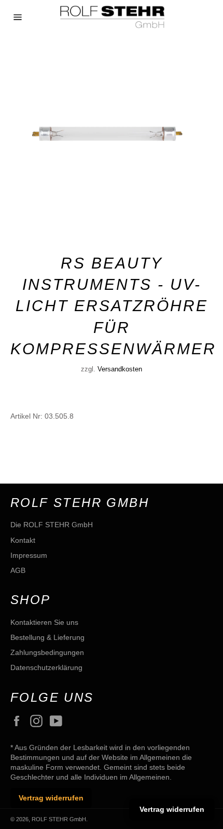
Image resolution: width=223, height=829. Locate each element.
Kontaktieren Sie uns (44, 622)
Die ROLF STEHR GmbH (51, 524)
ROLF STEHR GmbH (59, 819)
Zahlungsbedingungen (47, 652)
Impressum (28, 555)
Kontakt (22, 540)
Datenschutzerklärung (46, 667)
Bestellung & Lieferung (47, 637)
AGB (17, 570)
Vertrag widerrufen (51, 798)
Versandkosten (119, 369)
